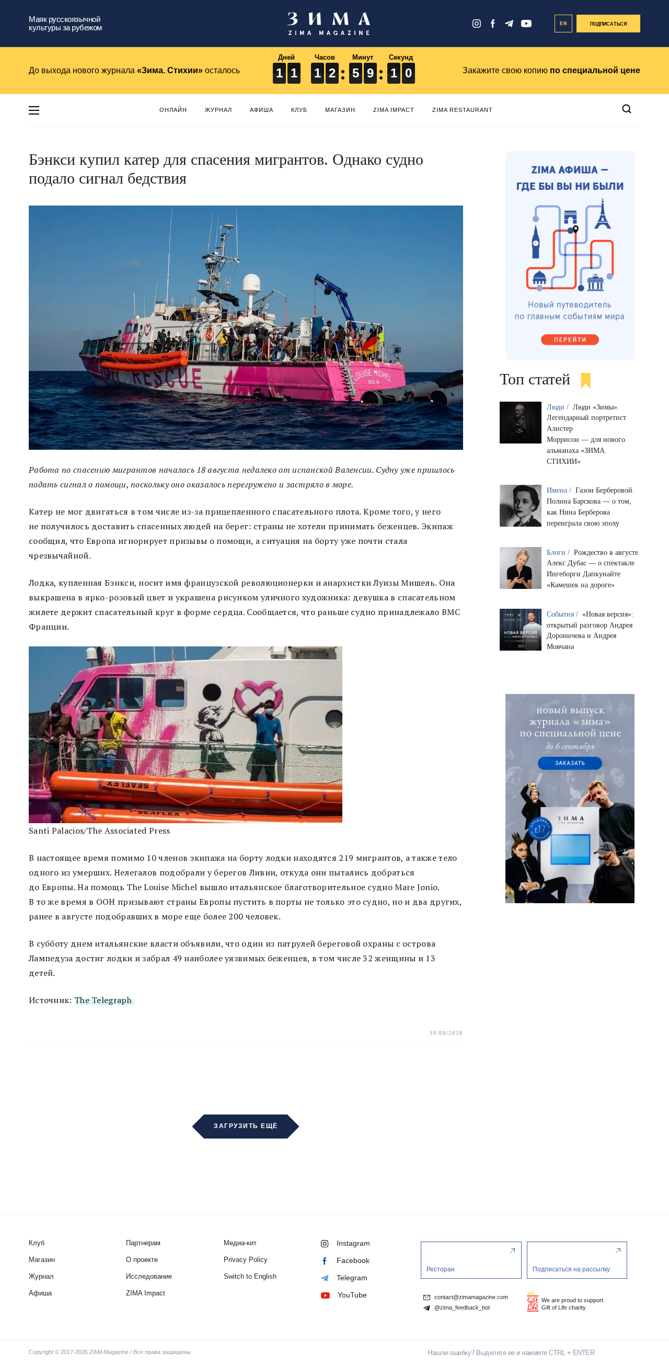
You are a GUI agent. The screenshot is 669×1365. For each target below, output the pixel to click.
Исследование (149, 1276)
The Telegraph (104, 1000)
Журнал (218, 110)
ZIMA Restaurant (462, 110)
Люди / (559, 407)
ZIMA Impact (393, 110)
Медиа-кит (240, 1243)
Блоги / (559, 552)
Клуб (299, 110)
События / (563, 614)
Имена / (560, 490)
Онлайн (173, 110)
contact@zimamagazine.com (470, 1297)
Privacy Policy (246, 1260)
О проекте (142, 1260)
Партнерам (143, 1243)
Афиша (261, 110)
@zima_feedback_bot (461, 1308)
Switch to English (250, 1276)
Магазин (340, 110)
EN (564, 23)
